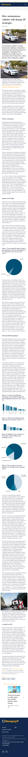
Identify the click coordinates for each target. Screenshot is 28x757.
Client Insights (15, 1)
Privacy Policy (17, 742)
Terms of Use (10, 742)
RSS (16, 727)
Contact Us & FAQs (6, 729)
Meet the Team (5, 731)
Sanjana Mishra (11, 705)
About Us (4, 727)
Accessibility (4, 742)
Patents (13, 678)
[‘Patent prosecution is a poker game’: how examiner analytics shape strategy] (14, 689)
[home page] (6, 4)
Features (3, 678)
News (9, 678)
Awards (9, 1)
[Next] (24, 697)
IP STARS (3, 1)
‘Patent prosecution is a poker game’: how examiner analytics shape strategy (14, 699)
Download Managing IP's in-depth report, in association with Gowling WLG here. (12, 86)
